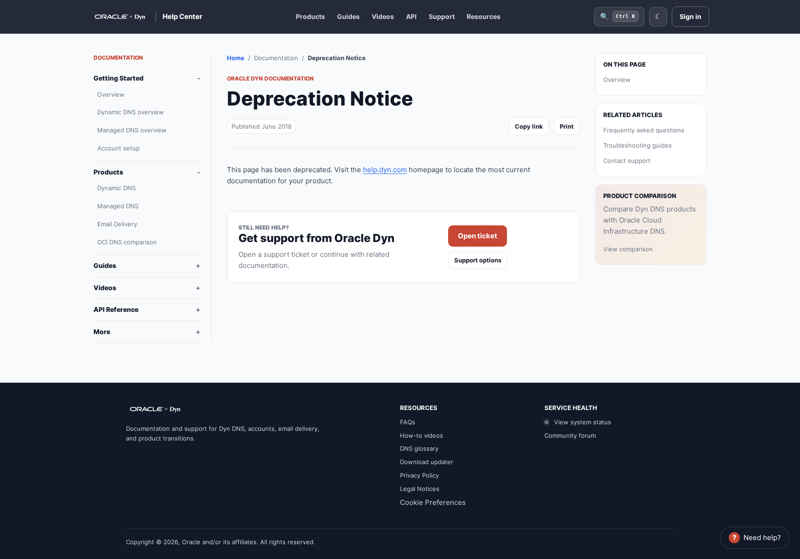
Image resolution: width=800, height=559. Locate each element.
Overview (111, 94)
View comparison (628, 249)
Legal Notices (419, 488)
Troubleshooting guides (637, 145)
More (102, 331)
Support (442, 16)
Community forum (570, 435)
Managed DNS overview (132, 130)
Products (310, 16)
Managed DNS (117, 206)
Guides (348, 16)
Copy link (529, 126)
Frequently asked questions (643, 130)
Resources (483, 16)
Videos (383, 16)
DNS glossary (419, 448)
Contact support (626, 160)
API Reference (116, 309)
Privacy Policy (419, 475)
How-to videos (421, 435)
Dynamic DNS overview (130, 112)
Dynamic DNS (116, 188)
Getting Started (119, 78)
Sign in (690, 16)
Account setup (118, 148)
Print (567, 126)
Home (235, 58)
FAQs (407, 422)
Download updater (426, 462)
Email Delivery (117, 224)
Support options (477, 260)
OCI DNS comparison (127, 242)
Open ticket (477, 235)
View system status (581, 422)
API (411, 16)
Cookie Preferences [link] (433, 502)
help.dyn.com (385, 169)
